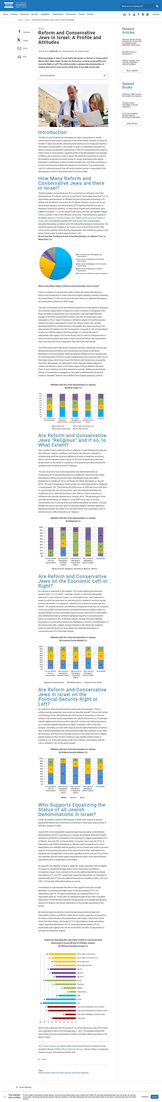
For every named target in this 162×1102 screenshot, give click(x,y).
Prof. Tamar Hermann (47, 1046)
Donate (90, 14)
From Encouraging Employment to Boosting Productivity (131, 115)
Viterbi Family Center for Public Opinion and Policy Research (63, 1073)
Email (25, 48)
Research (24, 14)
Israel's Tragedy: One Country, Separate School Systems (130, 62)
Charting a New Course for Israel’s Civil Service (131, 95)
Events (82, 14)
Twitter (25, 41)
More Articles (132, 71)
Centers (14, 14)
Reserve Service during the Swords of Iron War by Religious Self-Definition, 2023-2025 (131, 42)
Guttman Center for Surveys (71, 1049)
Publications (57, 14)
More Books (132, 123)
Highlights (45, 14)
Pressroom (71, 14)
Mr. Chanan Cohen (82, 51)
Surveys (34, 14)
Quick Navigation (47, 75)
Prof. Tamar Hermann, (66, 51)
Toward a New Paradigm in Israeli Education (130, 105)
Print (24, 57)
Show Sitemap (25, 1087)
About (5, 14)
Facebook (26, 32)
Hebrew (155, 14)
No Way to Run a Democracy (129, 53)
